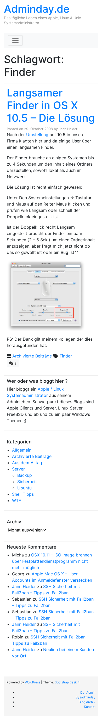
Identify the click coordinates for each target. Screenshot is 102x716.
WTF (16, 500)
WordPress (32, 682)
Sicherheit (27, 481)
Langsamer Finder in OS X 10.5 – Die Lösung (51, 105)
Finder (66, 356)
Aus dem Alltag (27, 462)
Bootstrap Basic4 (67, 682)
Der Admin (87, 692)
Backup (24, 475)
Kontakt (89, 707)
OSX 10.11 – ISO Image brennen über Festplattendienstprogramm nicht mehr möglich (52, 561)
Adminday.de (37, 8)
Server (18, 469)
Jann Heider (68, 129)
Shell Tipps (23, 494)
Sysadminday (85, 697)
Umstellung (37, 134)
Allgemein (21, 450)
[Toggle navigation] (15, 40)
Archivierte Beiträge (32, 356)
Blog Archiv (87, 702)
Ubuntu (24, 487)
